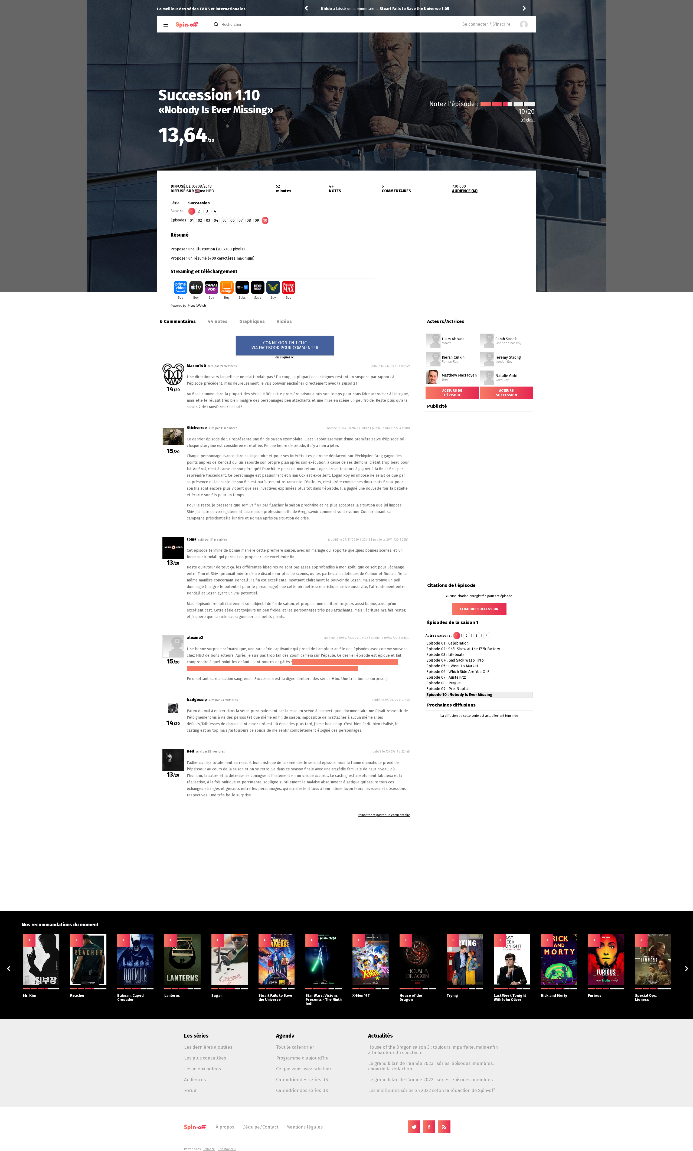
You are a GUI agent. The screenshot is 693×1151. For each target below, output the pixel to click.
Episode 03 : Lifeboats (445, 654)
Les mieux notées (202, 1068)
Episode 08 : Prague (443, 683)
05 (225, 220)
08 (249, 220)
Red (190, 751)
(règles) (528, 120)
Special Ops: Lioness (646, 997)
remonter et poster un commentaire (384, 815)
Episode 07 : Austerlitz (446, 677)
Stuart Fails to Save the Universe (275, 997)
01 (192, 220)
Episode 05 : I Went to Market (452, 666)
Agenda (285, 1036)
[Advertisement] (455, 263)
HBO (210, 191)
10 (265, 220)
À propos (225, 1127)
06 (232, 220)
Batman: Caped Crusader (130, 997)
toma (192, 539)
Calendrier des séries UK (302, 1090)
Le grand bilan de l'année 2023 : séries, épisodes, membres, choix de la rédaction (431, 1066)
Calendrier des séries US (302, 1079)
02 (200, 220)
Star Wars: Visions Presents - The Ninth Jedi (324, 999)
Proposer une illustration (193, 249)
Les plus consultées (205, 1058)
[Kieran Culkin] (433, 354)
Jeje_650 (329, 8)
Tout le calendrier (295, 1047)
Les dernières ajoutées (208, 1047)
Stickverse (197, 428)
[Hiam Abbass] (433, 335)
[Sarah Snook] (487, 335)
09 (257, 220)
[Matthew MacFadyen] (433, 372)
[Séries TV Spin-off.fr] (187, 25)
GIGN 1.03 (367, 8)
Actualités (380, 1036)
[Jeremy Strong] (487, 354)
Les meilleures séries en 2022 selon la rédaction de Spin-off (431, 1090)
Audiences (195, 1079)
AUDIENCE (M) (465, 191)
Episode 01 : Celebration (447, 643)
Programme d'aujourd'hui (302, 1058)
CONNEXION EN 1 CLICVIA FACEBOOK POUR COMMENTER (284, 345)
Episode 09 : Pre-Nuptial (448, 688)
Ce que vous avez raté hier (303, 1068)
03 (208, 220)
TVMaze (209, 1149)
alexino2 (195, 637)
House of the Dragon (411, 997)
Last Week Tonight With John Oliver (510, 997)
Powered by (179, 305)
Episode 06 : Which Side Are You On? (457, 671)
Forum (191, 1090)
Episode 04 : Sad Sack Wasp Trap (455, 660)
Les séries (196, 1036)
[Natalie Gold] (487, 372)
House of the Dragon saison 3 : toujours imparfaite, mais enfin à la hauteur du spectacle (433, 1049)
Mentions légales (304, 1127)
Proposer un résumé (189, 258)
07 (240, 220)
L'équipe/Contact (260, 1127)
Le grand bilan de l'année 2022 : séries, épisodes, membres (430, 1079)
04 (216, 220)
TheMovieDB (227, 1149)
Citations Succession (479, 609)
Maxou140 (196, 366)
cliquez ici (287, 357)
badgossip (197, 699)
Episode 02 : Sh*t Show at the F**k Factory (463, 649)
